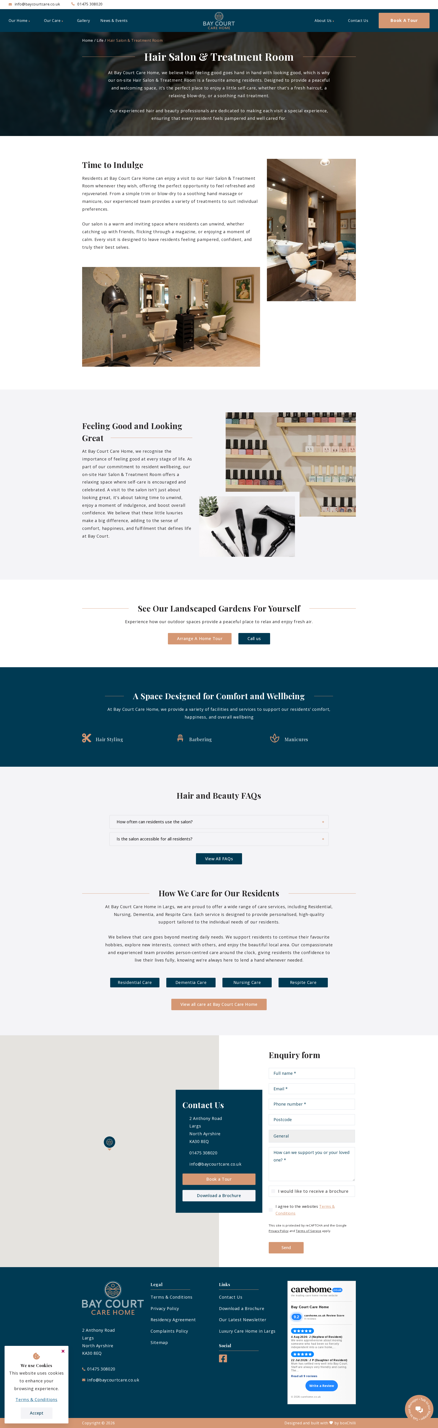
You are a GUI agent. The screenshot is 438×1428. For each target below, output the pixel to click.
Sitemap (159, 1342)
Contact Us (230, 1297)
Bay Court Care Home (310, 1307)
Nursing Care (247, 982)
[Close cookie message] (63, 1351)
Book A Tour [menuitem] (404, 20)
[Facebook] (223, 1360)
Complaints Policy (169, 1331)
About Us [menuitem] (323, 20)
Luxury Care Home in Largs (247, 1331)
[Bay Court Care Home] (219, 20)
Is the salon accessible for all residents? (154, 839)
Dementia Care (190, 982)
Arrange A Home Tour (199, 638)
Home (87, 40)
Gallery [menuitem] (83, 20)
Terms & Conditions (172, 1297)
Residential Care (135, 982)
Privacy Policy (279, 1231)
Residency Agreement (173, 1319)
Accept (36, 1413)
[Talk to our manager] (419, 1409)
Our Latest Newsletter (242, 1319)
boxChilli (348, 1422)
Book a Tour (219, 1179)
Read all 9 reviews (304, 1376)
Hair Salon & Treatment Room (135, 40)
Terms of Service (308, 1231)
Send (286, 1247)
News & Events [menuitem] (114, 20)
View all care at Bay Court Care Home (219, 1004)
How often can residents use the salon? (155, 821)
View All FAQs (219, 858)
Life (100, 40)
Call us (254, 638)
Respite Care (303, 982)
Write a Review (321, 1386)
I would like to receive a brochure (313, 1191)
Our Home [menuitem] (18, 20)
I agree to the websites (305, 1210)
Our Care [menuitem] (52, 20)
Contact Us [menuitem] (358, 20)
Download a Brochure (219, 1195)
